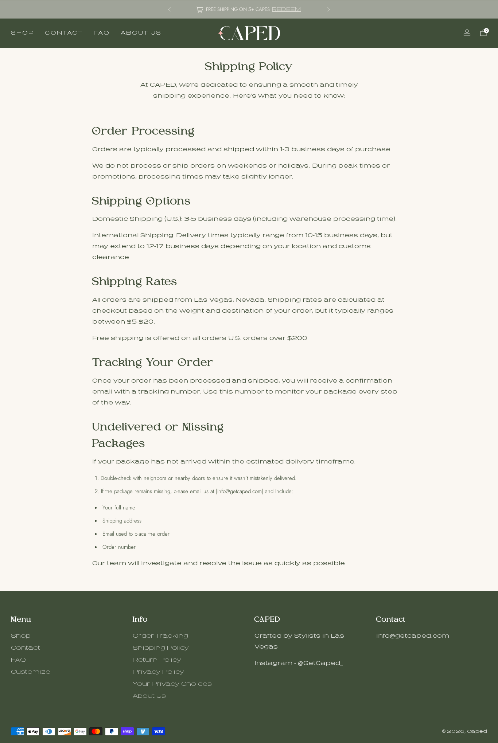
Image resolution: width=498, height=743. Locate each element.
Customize (30, 672)
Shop (22, 33)
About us (141, 33)
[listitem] (249, 9)
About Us (149, 696)
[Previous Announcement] (169, 9)
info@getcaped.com (412, 636)
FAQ (102, 33)
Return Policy (157, 660)
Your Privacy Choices (172, 684)
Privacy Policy (158, 672)
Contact (64, 33)
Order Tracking (160, 636)
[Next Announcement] (329, 9)
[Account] (467, 32)
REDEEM (286, 9)
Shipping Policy (161, 648)
